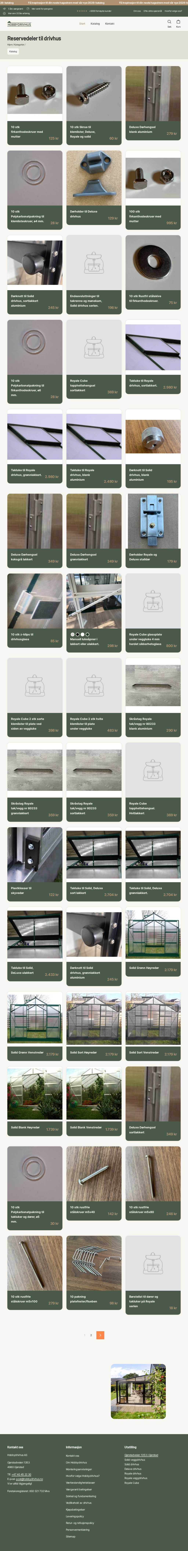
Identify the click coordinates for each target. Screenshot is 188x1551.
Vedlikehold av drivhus (78, 1502)
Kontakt (109, 23)
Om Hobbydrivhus (76, 1462)
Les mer (19, 115)
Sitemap (70, 1536)
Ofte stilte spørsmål (153, 11)
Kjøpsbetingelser (75, 1509)
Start (82, 23)
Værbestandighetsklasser (80, 1482)
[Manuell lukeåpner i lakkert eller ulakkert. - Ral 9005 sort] (77, 634)
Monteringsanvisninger (79, 1469)
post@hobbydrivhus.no (29, 1478)
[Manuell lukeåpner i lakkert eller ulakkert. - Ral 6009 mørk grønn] (87, 634)
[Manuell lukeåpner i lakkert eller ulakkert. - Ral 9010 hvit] (82, 634)
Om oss (137, 11)
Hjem (9, 44)
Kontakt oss (72, 1455)
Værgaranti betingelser (79, 1489)
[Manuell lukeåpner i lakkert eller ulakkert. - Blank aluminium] (72, 634)
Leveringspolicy (75, 1516)
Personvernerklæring (78, 1529)
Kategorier (19, 44)
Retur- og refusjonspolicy (80, 1522)
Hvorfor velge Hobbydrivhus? (83, 1475)
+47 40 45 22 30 (21, 1474)
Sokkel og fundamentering (81, 1496)
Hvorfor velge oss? (173, 11)
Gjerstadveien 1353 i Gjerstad (141, 1454)
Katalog (95, 23)
